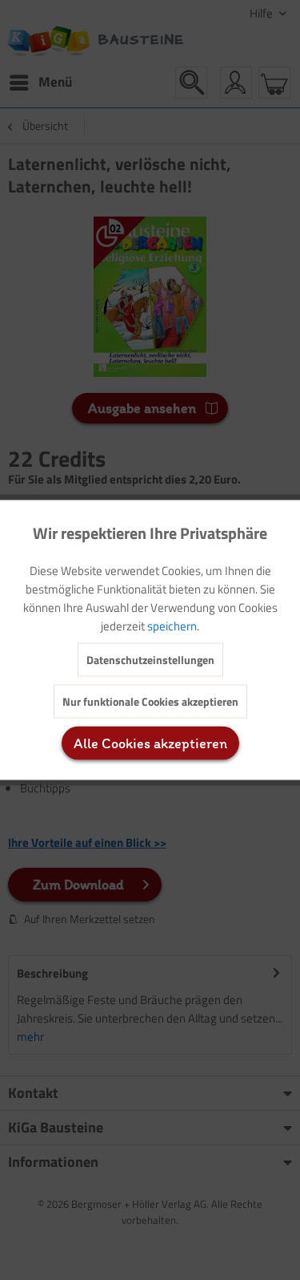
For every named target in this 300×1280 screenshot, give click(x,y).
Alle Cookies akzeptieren (150, 743)
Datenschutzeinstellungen (150, 659)
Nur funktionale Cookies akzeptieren (150, 701)
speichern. (173, 626)
